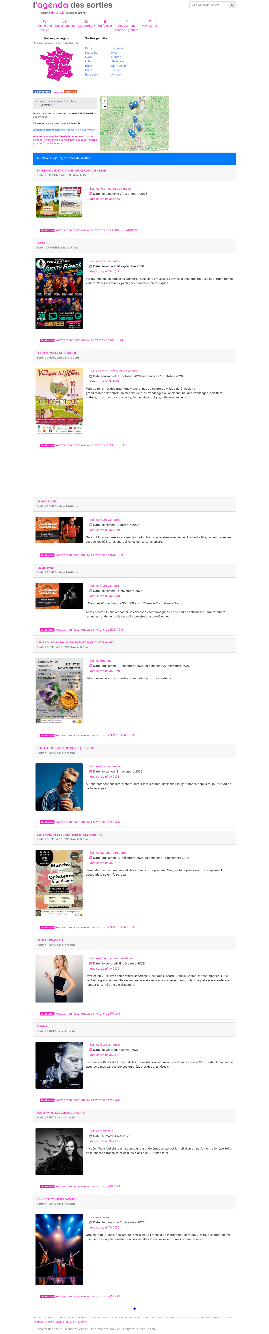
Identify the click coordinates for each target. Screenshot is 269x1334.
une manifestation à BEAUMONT (65, 129)
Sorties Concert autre (104, 261)
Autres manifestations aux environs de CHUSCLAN (91, 445)
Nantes (116, 57)
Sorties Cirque (99, 1217)
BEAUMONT (71, 1322)
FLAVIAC (145, 1317)
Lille (88, 61)
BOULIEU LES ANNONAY (187, 1317)
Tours (115, 70)
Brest (88, 65)
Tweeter (57, 92)
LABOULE (82, 1322)
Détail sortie (47, 230)
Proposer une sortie (48, 1329)
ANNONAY (204, 1317)
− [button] (105, 106)
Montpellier (119, 65)
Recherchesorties (44, 28)
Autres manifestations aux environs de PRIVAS (88, 822)
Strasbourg (119, 61)
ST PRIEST (61, 1317)
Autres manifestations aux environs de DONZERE (90, 340)
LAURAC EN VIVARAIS (54, 1322)
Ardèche (71, 101)
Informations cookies (105, 1329)
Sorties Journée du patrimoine (110, 188)
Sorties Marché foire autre (107, 852)
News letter (149, 25)
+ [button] (105, 101)
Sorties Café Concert (104, 519)
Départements (65, 25)
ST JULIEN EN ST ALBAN (86, 1317)
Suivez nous (43, 91)
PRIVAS (137, 1317)
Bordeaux (91, 74)
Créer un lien (146, 1329)
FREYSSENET (104, 1317)
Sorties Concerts (101, 1131)
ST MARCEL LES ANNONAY (223, 1317)
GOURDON (169, 1317)
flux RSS (71, 91)
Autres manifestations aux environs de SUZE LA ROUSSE (95, 735)
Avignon (116, 74)
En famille (105, 25)
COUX (70, 1317)
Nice (114, 52)
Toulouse (117, 48)
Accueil (40, 101)
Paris (88, 48)
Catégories (85, 25)
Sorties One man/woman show (110, 958)
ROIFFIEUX (38, 1322)
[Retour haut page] (134, 1308)
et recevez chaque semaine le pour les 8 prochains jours (65, 140)
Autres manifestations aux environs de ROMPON (89, 555)
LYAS (153, 1317)
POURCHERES (117, 1317)
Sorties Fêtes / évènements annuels (114, 371)
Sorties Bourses (100, 660)
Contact (128, 1329)
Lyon (88, 57)
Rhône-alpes (55, 101)
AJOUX (160, 1317)
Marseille (91, 52)
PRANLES (52, 1317)
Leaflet (165, 149)
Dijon (88, 70)
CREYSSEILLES (39, 1317)
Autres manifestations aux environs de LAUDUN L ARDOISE (97, 230)
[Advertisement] (186, 62)
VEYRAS (128, 1317)
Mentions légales (76, 1329)
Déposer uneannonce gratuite (126, 28)
